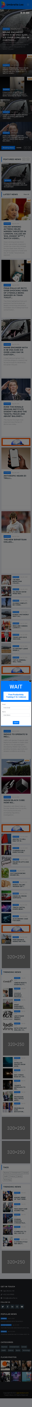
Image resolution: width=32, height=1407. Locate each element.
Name (4, 712)
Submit (16, 722)
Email (4, 704)
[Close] (30, 681)
